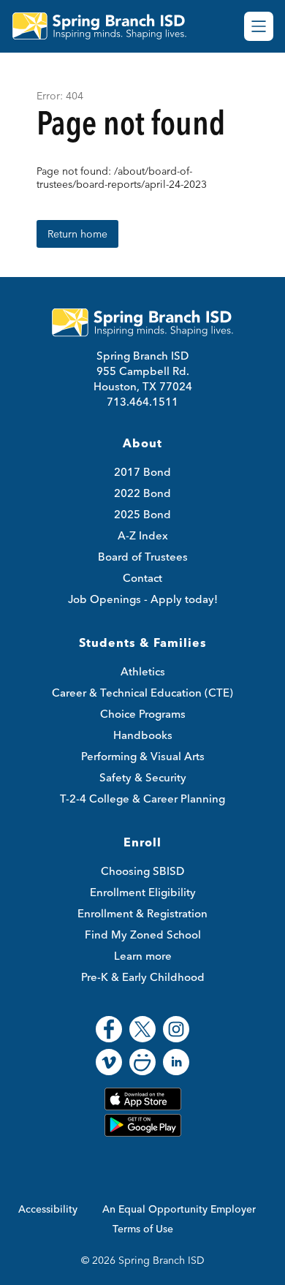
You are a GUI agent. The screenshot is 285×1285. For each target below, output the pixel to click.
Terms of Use (143, 1228)
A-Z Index (143, 535)
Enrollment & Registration (142, 913)
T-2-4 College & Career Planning (142, 799)
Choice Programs (143, 714)
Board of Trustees (143, 557)
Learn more (143, 956)
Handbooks (142, 735)
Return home (77, 233)
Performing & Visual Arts (143, 756)
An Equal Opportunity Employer (179, 1209)
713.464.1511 (142, 402)
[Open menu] (258, 26)
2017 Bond (142, 472)
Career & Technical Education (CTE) (142, 693)
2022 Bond (142, 493)
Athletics (143, 671)
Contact (142, 578)
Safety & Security (142, 777)
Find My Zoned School (143, 934)
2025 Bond (142, 514)
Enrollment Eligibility (143, 892)
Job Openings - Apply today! (143, 599)
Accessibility (47, 1209)
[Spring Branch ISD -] (105, 26)
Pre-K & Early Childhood (143, 977)
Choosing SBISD (142, 871)
